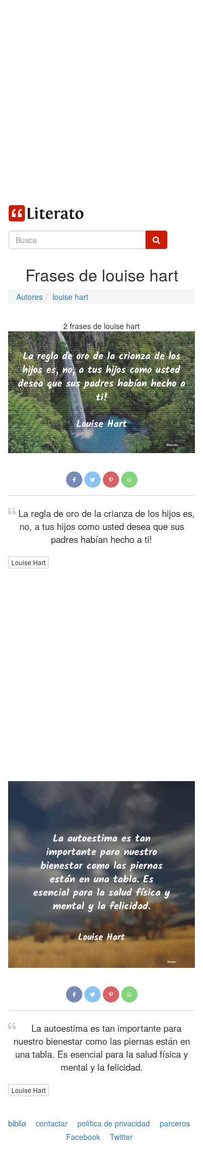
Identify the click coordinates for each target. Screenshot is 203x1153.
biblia (17, 1123)
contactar (52, 1123)
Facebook (83, 1137)
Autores (29, 296)
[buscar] (156, 240)
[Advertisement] (101, 101)
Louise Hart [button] (28, 562)
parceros (175, 1123)
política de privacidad (113, 1123)
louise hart (70, 296)
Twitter (121, 1137)
